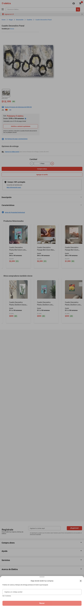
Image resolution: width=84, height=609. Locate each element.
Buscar (42, 603)
